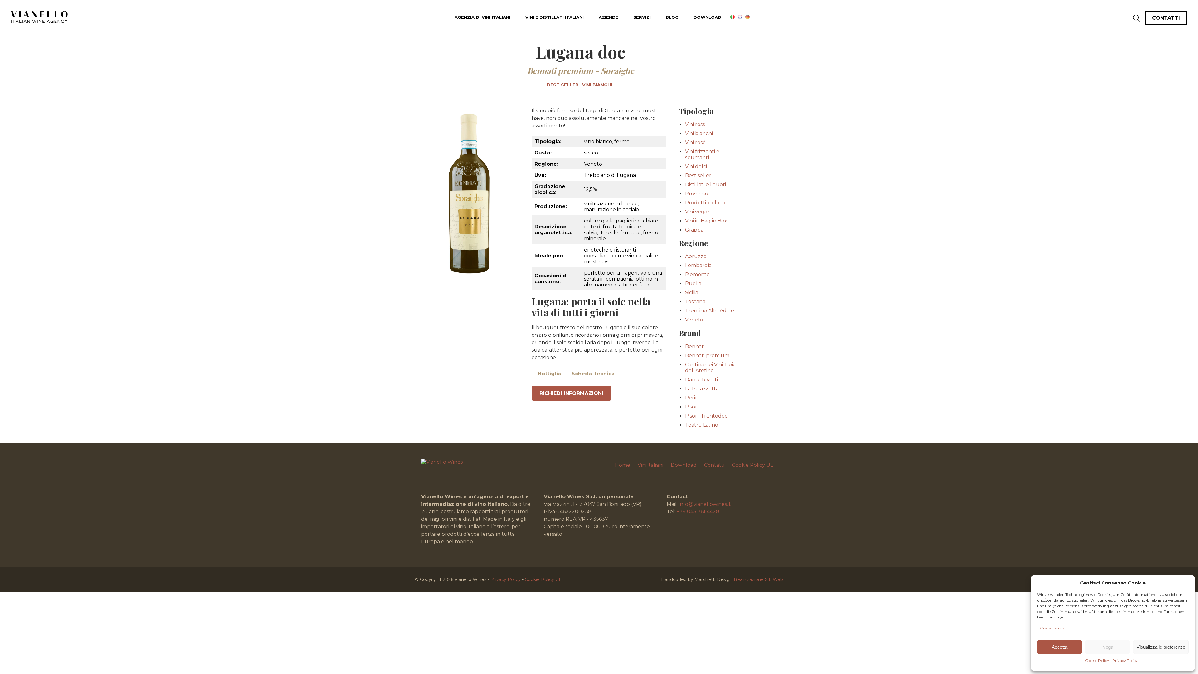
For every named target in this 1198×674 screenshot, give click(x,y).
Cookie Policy (1097, 660)
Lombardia (698, 265)
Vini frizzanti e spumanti (702, 154)
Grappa (694, 230)
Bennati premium (560, 70)
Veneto (694, 320)
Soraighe (617, 70)
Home (622, 465)
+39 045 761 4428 (698, 512)
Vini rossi (695, 124)
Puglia (693, 283)
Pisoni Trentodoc (706, 416)
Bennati (695, 346)
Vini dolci (696, 166)
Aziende (608, 17)
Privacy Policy (1125, 660)
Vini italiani (650, 465)
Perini (692, 398)
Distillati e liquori (705, 185)
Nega (1107, 647)
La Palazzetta (702, 389)
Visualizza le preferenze (1161, 647)
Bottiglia (549, 374)
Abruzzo (696, 256)
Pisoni (692, 407)
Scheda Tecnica (593, 374)
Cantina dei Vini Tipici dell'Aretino (711, 368)
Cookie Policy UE (753, 465)
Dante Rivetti (701, 380)
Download (707, 17)
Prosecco (696, 194)
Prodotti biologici (706, 203)
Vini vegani (698, 212)
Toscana (695, 302)
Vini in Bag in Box (706, 221)
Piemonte (697, 274)
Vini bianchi (597, 85)
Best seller (562, 85)
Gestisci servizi (1053, 628)
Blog (672, 17)
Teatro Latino (701, 425)
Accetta (1059, 647)
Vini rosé (695, 142)
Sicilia (691, 292)
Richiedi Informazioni (571, 393)
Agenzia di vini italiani (482, 17)
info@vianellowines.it (705, 504)
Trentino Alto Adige (709, 311)
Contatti (714, 465)
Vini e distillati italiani (554, 17)
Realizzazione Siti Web (758, 579)
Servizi (642, 17)
